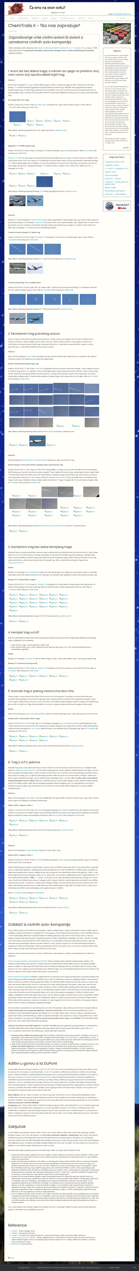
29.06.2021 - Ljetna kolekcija (115, 194)
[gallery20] (14, 898)
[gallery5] (17, 249)
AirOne (28, 356)
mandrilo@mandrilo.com (122, 14)
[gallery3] (13, 173)
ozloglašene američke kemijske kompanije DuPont (33, 1077)
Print (12, 1258)
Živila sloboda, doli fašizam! (115, 191)
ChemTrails (23, 18)
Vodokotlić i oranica (112, 165)
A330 (40, 810)
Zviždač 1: (15, 1231)
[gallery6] (17, 268)
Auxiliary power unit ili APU (26, 770)
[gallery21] (14, 912)
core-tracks (35, 728)
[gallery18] (14, 820)
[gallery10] (14, 445)
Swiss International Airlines (36, 714)
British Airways (26, 460)
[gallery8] (17, 318)
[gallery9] (16, 388)
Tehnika (81, 18)
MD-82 (43, 875)
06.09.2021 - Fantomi (113, 178)
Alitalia (34, 356)
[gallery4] (17, 200)
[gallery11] (17, 495)
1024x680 (12, 107)
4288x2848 (33, 107)
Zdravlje (35, 18)
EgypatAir (63, 150)
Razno (91, 18)
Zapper (54, 18)
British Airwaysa (44, 526)
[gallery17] (14, 751)
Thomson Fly (39, 222)
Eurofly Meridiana (32, 850)
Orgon (44, 18)
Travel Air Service (36, 220)
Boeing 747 (42, 584)
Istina (12, 18)
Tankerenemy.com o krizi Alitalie (23, 1237)
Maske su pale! (110, 187)
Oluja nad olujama (111, 175)
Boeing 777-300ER (15, 158)
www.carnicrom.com (15, 563)
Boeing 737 (41, 237)
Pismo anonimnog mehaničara (19, 977)
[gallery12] (14, 531)
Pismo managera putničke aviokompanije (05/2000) (27, 961)
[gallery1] (17, 116)
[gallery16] (14, 736)
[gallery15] (14, 676)
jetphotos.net (61, 130)
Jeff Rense (15, 1244)
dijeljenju (105, 1267)
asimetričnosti (61, 477)
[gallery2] (13, 135)
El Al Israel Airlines (40, 460)
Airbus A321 (42, 105)
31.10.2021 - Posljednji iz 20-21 (117, 168)
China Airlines (30, 798)
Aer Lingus (29, 85)
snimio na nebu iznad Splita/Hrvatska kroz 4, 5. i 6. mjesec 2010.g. (61, 48)
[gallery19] (14, 835)
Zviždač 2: (15, 1233)
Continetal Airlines (71, 1037)
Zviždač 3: (15, 1235)
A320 (42, 368)
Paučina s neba (110, 172)
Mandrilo (33, 1267)
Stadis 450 (48, 1072)
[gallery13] (14, 595)
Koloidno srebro (67, 18)
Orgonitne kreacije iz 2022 (115, 162)
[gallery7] (17, 299)
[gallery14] (14, 621)
